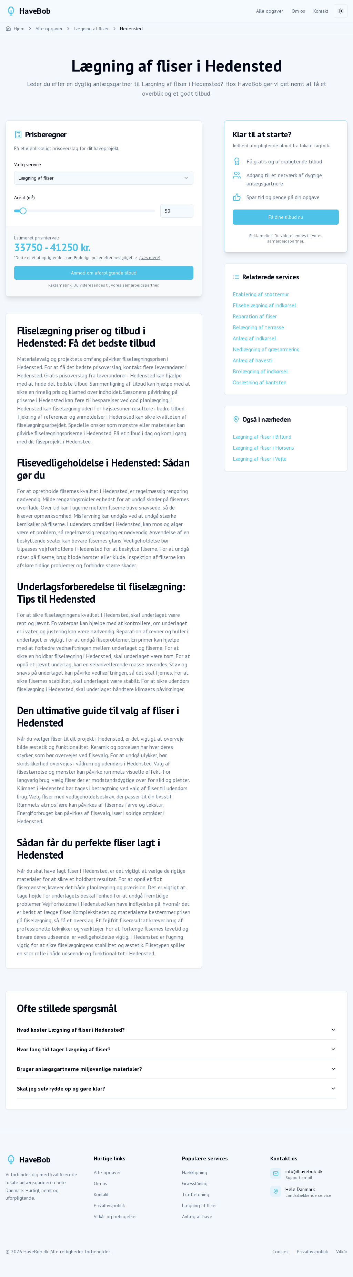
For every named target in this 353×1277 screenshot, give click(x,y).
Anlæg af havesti (252, 360)
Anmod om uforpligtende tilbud (104, 273)
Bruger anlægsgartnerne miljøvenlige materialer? (79, 1068)
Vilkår (341, 1251)
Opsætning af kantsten (259, 382)
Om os (298, 11)
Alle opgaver (269, 11)
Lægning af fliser (199, 1205)
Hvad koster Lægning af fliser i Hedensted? (71, 1029)
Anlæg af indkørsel (254, 338)
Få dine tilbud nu (286, 217)
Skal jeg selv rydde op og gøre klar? (61, 1088)
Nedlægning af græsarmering (266, 349)
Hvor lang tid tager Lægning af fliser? (64, 1049)
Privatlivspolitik (109, 1205)
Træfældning (195, 1194)
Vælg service (27, 164)
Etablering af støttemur (261, 294)
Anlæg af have (197, 1216)
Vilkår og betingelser (115, 1216)
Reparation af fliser (255, 316)
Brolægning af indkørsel (260, 371)
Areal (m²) (24, 197)
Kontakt (320, 11)
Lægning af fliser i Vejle (259, 458)
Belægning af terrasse (258, 327)
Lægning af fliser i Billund (262, 436)
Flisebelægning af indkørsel (264, 305)
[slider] (23, 210)
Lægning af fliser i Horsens (263, 447)
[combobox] (103, 178)
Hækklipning (194, 1172)
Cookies (280, 1251)
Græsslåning (195, 1183)
